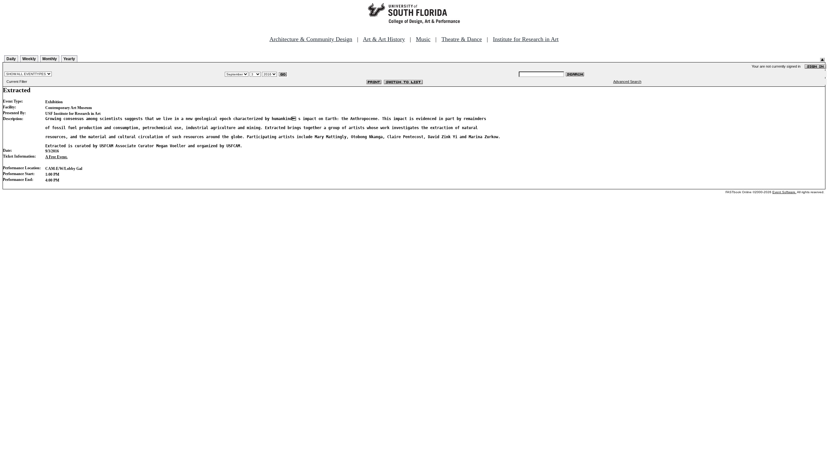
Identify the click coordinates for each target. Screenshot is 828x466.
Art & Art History (384, 39)
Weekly (29, 59)
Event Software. (784, 192)
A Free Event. (56, 157)
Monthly (49, 59)
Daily (11, 59)
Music (423, 39)
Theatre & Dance (461, 39)
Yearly (69, 59)
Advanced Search (627, 81)
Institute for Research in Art (526, 39)
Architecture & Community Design (310, 39)
